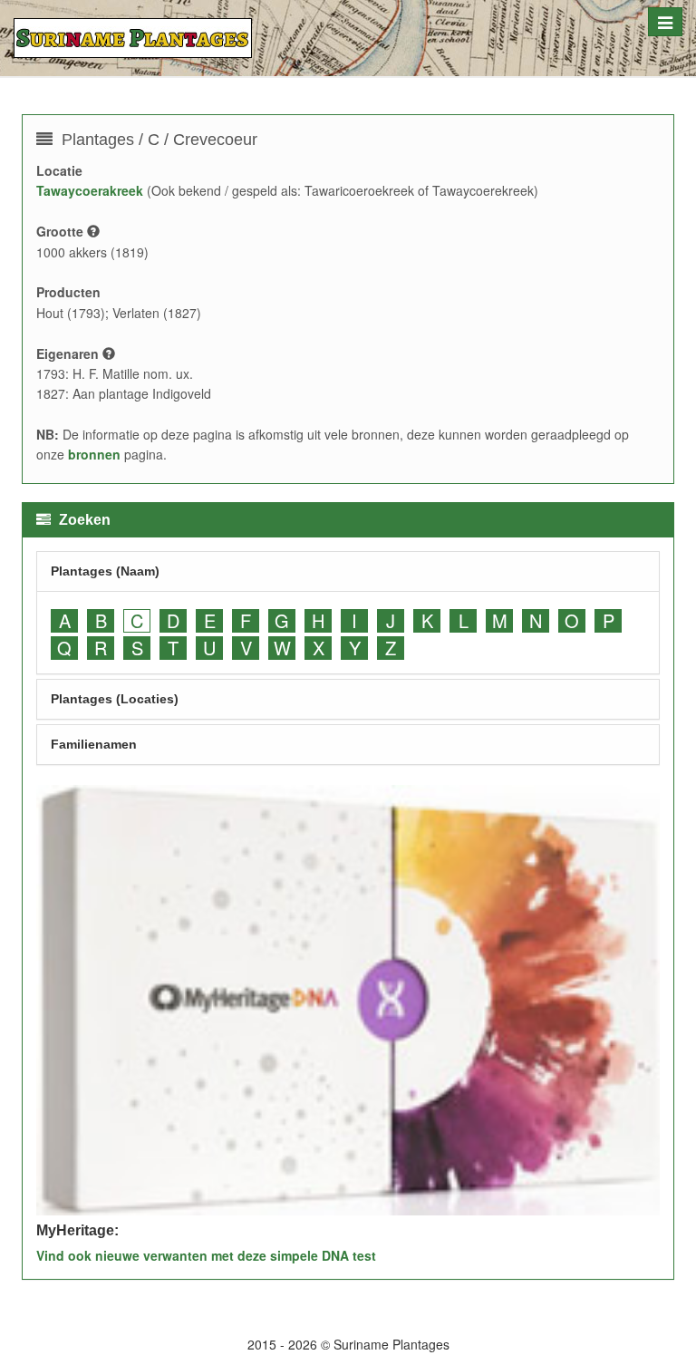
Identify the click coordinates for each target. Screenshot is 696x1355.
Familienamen (94, 744)
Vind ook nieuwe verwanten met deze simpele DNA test (206, 1255)
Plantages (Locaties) (115, 699)
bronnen (94, 454)
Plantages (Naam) (105, 571)
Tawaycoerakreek (89, 190)
